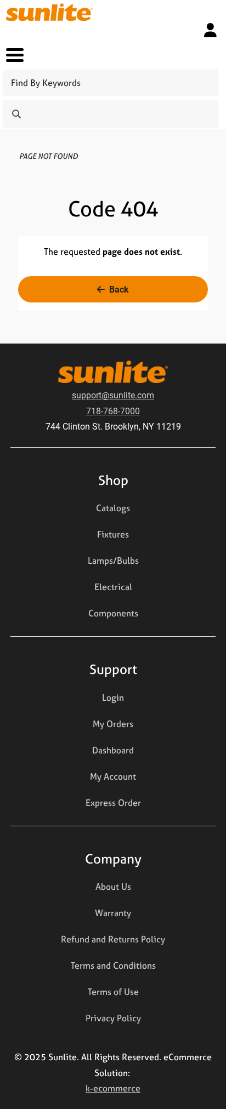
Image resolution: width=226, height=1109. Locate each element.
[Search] (16, 114)
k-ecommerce (113, 1088)
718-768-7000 (113, 410)
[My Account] (210, 30)
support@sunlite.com (113, 395)
